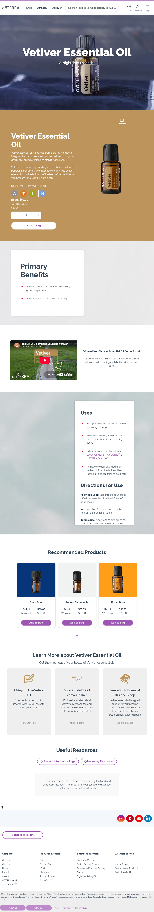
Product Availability (123, 872)
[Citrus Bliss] (118, 580)
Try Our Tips (29, 722)
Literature (44, 872)
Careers (6, 864)
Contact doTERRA (23, 834)
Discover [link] (57, 7)
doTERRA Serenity (109, 454)
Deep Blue (36, 602)
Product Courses (47, 864)
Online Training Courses (88, 864)
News (5, 868)
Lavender (92, 454)
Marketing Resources (100, 761)
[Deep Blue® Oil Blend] (36, 580)
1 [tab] (77, 635)
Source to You (9, 884)
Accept (13, 907)
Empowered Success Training (91, 868)
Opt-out (38, 907)
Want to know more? (63, 908)
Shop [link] (29, 7)
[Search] (115, 8)
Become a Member (86, 860)
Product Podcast (47, 876)
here (3, 900)
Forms (80, 872)
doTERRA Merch (9, 880)
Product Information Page (59, 761)
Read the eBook (124, 722)
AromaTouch (46, 880)
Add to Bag (34, 225)
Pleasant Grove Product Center (129, 868)
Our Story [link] (42, 7)
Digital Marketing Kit (86, 876)
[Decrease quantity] (14, 215)
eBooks (43, 868)
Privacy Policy (81, 908)
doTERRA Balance (97, 458)
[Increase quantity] (38, 215)
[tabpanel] (36, 595)
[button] (14, 193)
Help (116, 860)
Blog (42, 860)
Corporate (7, 860)
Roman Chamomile (77, 602)
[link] (129, 8)
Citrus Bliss (118, 602)
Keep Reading (77, 722)
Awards (5, 876)
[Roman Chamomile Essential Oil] (77, 580)
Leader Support (121, 864)
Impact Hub (7, 872)
